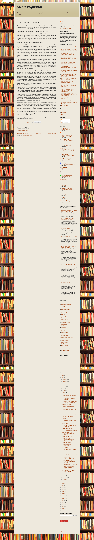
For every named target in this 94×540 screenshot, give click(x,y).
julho (64, 388)
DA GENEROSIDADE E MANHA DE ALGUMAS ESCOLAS (69, 237)
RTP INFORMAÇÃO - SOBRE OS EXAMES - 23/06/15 (68, 79)
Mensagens (64, 119)
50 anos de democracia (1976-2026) (69, 164)
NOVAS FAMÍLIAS (65, 291)
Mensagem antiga (52, 133)
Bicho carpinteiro (65, 316)
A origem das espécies (66, 304)
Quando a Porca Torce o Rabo (68, 155)
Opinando (30, 123)
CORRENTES (65, 167)
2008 (63, 508)
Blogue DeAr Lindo (65, 320)
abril (64, 473)
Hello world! (64, 185)
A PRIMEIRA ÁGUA (65, 228)
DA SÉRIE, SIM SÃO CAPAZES (69, 449)
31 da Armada (64, 302)
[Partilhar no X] (37, 122)
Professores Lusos (65, 350)
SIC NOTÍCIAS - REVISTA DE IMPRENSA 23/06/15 (67, 82)
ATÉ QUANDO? (65, 447)
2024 (63, 375)
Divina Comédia (65, 193)
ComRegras (64, 184)
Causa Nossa (64, 324)
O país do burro (64, 342)
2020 (63, 485)
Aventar (63, 144)
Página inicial (38, 133)
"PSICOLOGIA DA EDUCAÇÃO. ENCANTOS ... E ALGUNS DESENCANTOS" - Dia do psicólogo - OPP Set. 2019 (69, 64)
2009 (63, 506)
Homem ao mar (64, 335)
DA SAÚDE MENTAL (66, 442)
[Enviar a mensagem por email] (34, 122)
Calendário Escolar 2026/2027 (67, 140)
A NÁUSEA (64, 418)
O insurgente (64, 338)
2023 (63, 377)
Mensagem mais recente (22, 133)
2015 (63, 495)
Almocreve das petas (65, 309)
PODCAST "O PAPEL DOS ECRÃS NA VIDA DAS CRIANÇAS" (68, 47)
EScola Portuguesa (65, 334)
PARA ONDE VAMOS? (67, 428)
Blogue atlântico (64, 319)
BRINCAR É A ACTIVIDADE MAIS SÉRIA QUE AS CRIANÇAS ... (69, 402)
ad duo (62, 307)
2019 (63, 487)
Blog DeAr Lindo (65, 139)
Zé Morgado (64, 21)
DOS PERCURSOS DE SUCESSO (69, 464)
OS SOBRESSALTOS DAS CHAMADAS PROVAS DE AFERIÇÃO (68, 398)
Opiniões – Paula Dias (66, 129)
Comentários (65, 122)
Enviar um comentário (23, 130)
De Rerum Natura (65, 132)
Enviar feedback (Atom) (27, 135)
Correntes (63, 327)
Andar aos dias (64, 312)
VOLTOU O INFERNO (66, 256)
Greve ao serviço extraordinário (68, 189)
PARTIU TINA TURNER (67, 411)
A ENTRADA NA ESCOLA (67, 436)
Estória (26, 123)
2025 (63, 373)
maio (64, 392)
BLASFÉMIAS (65, 154)
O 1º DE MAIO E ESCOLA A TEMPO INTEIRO (68, 471)
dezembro (65, 379)
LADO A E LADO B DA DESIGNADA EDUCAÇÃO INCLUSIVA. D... (68, 461)
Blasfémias (63, 317)
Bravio (63, 197)
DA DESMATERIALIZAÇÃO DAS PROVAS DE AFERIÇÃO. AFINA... (69, 467)
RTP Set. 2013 (64, 105)
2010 (63, 504)
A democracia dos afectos (67, 201)
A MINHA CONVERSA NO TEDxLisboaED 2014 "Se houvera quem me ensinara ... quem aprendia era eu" (68, 89)
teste (63, 168)
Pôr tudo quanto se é (66, 194)
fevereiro (65, 477)
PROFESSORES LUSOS (67, 188)
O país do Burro (65, 200)
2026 (63, 372)
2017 (63, 491)
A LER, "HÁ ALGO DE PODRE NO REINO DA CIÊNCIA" (68, 247)
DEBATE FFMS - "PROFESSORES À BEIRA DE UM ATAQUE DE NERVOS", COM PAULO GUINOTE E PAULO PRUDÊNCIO (69, 55)
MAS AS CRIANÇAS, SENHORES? (66, 445)
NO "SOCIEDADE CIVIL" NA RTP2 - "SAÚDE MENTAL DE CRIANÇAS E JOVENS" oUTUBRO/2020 (69, 60)
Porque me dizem (65, 347)
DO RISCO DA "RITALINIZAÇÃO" (69, 414)
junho (64, 390)
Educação (22, 123)
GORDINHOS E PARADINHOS (68, 264)
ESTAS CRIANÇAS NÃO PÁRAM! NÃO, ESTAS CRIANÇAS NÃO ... (69, 454)
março (64, 475)
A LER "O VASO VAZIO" (67, 416)
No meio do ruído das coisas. (67, 176)
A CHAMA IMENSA (66, 404)
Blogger (61, 531)
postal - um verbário (65, 348)
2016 (63, 493)
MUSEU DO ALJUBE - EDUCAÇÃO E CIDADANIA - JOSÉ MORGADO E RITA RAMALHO (69, 51)
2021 (63, 483)
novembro (65, 381)
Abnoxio (63, 306)
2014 (63, 497)
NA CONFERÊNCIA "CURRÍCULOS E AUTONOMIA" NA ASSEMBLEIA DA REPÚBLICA (69, 85)
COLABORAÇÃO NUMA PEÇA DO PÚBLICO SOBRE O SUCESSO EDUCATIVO (68, 75)
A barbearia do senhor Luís (68, 171)
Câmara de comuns (65, 322)
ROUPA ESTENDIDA (65, 282)
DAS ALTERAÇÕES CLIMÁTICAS (69, 430)
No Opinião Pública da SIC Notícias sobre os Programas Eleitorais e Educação (69, 71)
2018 (63, 489)
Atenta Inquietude (29, 6)
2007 (63, 510)
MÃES (63, 451)
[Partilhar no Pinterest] (40, 122)
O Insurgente (65, 163)
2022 (63, 481)
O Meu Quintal (65, 128)
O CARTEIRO (65, 423)
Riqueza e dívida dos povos (67, 180)
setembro (65, 384)
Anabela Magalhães (66, 158)
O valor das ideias (65, 343)
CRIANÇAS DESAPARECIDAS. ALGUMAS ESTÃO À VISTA (69, 409)
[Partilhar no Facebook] (38, 122)
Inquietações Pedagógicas (67, 337)
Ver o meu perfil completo (65, 28)
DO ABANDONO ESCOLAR (68, 413)
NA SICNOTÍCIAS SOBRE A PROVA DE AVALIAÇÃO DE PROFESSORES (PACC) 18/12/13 (69, 94)
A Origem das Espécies (67, 175)
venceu (23, 28)
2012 (63, 500)
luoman (49, 531)
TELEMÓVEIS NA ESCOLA (68, 406)
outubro (64, 383)
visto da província (65, 352)
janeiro (64, 479)
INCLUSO (64, 148)
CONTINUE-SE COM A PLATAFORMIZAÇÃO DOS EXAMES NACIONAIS (67, 135)
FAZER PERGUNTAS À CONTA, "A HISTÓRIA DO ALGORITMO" (68, 219)
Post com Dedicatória (66, 159)
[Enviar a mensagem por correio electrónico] (32, 122)
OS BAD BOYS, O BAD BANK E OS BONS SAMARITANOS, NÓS (69, 211)
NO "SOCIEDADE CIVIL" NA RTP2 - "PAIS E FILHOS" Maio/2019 (69, 68)
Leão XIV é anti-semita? (66, 145)
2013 (63, 498)
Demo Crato (64, 179)
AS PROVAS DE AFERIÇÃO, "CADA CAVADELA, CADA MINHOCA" (68, 433)
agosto (64, 386)
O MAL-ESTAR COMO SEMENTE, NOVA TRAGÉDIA (69, 458)
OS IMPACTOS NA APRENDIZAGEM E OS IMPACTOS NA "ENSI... (68, 439)
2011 (63, 502)
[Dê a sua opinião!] (36, 122)
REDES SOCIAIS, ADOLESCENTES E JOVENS (69, 395)
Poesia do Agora (64, 345)
